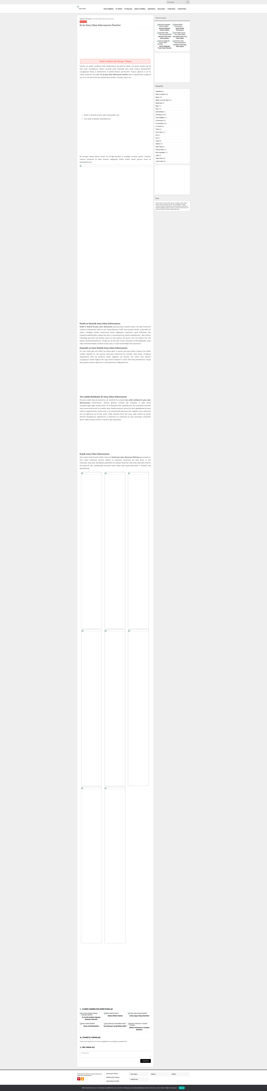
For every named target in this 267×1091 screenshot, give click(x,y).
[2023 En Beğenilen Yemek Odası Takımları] (164, 42)
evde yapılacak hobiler (112, 1081)
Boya (157, 109)
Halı (157, 135)
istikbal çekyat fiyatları (113, 1077)
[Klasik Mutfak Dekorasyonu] (180, 25)
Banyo (157, 97)
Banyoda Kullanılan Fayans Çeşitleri (164, 29)
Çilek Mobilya (159, 112)
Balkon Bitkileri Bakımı (115, 1016)
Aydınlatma (151, 9)
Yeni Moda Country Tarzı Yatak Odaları (180, 37)
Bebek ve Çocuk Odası (162, 100)
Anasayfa (82, 19)
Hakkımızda (134, 1079)
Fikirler (158, 129)
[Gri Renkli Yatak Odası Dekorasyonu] (180, 41)
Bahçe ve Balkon (140, 9)
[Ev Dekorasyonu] (88, 9)
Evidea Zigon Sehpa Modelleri (139, 1016)
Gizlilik (174, 1074)
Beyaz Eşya (159, 103)
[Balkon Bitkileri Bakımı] (115, 1013)
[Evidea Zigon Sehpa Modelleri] (139, 1013)
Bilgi (157, 106)
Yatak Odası (171, 9)
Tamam (181, 1088)
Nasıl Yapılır (159, 146)
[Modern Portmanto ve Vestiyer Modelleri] (139, 1024)
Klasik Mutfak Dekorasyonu (180, 29)
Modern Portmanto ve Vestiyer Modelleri (139, 1028)
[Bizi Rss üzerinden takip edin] (82, 1078)
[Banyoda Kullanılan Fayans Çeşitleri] (164, 25)
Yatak (157, 155)
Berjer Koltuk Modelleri (91, 1026)
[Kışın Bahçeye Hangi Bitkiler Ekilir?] (115, 1023)
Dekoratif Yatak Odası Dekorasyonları (164, 37)
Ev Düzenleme (160, 123)
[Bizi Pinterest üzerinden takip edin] (78, 1078)
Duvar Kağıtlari (109, 9)
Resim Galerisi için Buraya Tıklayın (115, 61)
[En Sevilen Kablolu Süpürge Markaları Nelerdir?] (91, 1014)
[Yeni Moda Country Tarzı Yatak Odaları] (180, 33)
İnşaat (157, 141)
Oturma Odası (160, 149)
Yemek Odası (182, 9)
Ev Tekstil (119, 9)
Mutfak (158, 144)
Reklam (153, 1074)
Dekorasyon (89, 19)
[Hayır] (264, 1088)
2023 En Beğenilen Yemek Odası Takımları (164, 47)
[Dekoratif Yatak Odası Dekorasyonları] (164, 33)
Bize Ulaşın (134, 1074)
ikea (157, 138)
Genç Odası (161, 9)
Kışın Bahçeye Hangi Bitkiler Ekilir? (115, 1026)
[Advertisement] (198, 51)
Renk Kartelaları (160, 152)
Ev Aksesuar (128, 9)
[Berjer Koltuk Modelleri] (91, 1023)
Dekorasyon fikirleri (112, 1073)
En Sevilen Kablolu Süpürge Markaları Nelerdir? (91, 1018)
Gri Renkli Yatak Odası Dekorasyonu (179, 45)
